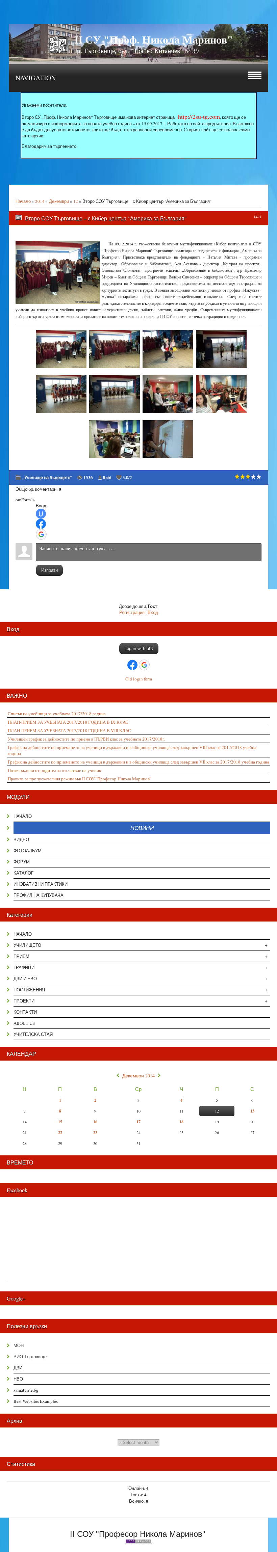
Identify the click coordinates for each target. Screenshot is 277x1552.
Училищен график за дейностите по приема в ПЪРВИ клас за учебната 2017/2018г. (86, 739)
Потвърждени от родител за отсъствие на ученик (54, 770)
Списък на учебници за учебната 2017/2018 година (57, 714)
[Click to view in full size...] (62, 368)
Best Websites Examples (36, 1401)
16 (95, 1122)
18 (181, 1122)
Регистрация (132, 612)
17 (138, 1122)
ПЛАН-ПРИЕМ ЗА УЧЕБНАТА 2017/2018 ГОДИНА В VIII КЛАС (69, 730)
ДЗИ (18, 1368)
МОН (19, 1345)
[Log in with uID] (41, 514)
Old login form (138, 679)
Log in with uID (138, 648)
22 (60, 1132)
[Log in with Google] (41, 534)
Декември (59, 201)
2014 (40, 201)
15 (60, 1122)
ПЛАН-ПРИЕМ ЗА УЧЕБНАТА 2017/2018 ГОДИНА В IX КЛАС (68, 722)
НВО (18, 1379)
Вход (153, 612)
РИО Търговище (30, 1357)
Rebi (107, 477)
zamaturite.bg (26, 1390)
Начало (23, 201)
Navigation (36, 77)
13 (252, 1111)
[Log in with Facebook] (41, 524)
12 (75, 201)
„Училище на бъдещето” (47, 477)
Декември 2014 (138, 1076)
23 (95, 1132)
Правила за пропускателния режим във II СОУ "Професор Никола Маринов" (79, 779)
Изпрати (49, 570)
